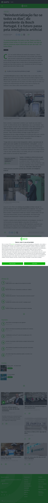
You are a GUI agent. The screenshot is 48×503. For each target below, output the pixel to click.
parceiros (13, 244)
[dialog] (24, 251)
